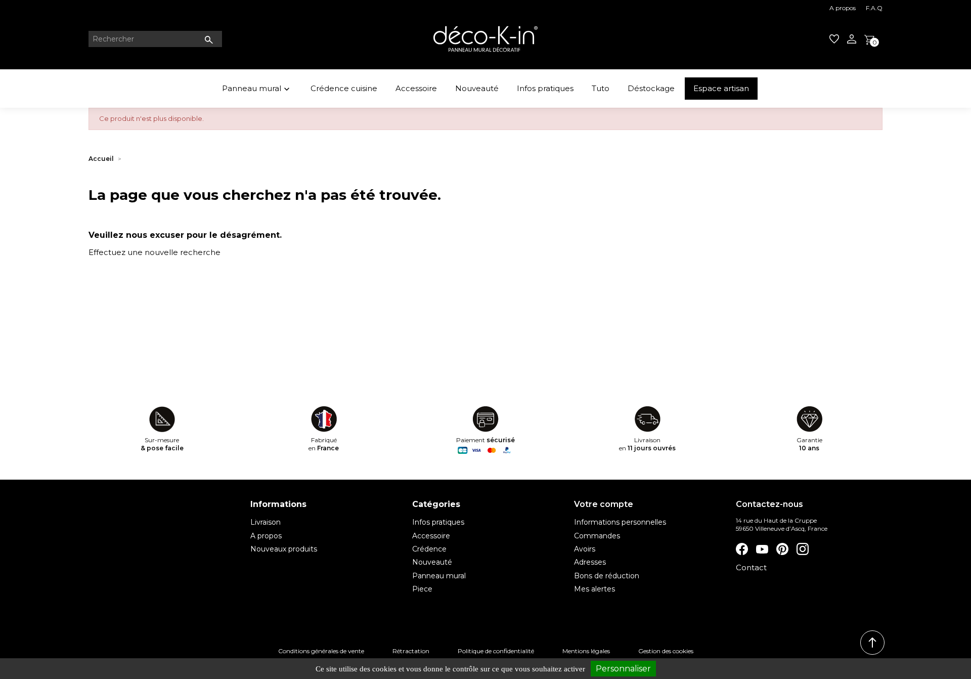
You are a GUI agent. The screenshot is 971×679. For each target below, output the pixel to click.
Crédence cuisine (344, 88)
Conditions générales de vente (321, 651)
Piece (422, 588)
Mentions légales (586, 651)
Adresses (590, 562)
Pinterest (782, 549)
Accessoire (416, 88)
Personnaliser (623, 668)
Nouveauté (477, 88)
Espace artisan (721, 88)
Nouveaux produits (283, 549)
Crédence (429, 549)
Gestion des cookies (665, 651)
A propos (842, 8)
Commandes (597, 535)
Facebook (742, 549)
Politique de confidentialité (496, 651)
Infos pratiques (545, 88)
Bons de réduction (606, 575)
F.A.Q (874, 8)
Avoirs (584, 549)
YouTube (762, 549)
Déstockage (651, 88)
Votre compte (603, 504)
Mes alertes (594, 588)
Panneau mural (257, 88)
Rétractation (410, 651)
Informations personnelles (620, 522)
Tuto (600, 88)
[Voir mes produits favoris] (834, 39)
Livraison (265, 522)
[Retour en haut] (872, 642)
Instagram (803, 549)
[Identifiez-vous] (851, 39)
